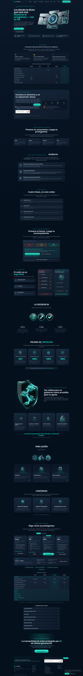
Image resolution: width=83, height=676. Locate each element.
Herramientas (41, 1)
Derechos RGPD (47, 670)
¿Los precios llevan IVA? (28, 608)
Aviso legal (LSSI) (47, 667)
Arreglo (16, 591)
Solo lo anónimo (72, 673)
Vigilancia (16, 589)
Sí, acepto (67, 673)
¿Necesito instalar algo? (28, 622)
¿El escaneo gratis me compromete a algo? (31, 628)
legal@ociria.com (59, 668)
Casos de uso (47, 1)
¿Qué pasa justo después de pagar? (30, 617)
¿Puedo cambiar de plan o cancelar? (30, 611)
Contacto (33, 671)
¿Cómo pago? (26, 614)
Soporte (16, 599)
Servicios (30, 1)
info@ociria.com (59, 667)
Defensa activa (17, 593)
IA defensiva (35, 1)
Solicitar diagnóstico (66, 1)
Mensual (38, 533)
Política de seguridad (48, 671)
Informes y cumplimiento (19, 597)
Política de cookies (47, 669)
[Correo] (14, 671)
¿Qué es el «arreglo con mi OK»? (29, 619)
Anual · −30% (44, 533)
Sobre (55, 1)
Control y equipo (18, 595)
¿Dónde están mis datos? (28, 625)
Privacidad (69, 671)
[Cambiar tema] (61, 2)
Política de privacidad (48, 668)
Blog (51, 1)
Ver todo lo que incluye (18, 551)
